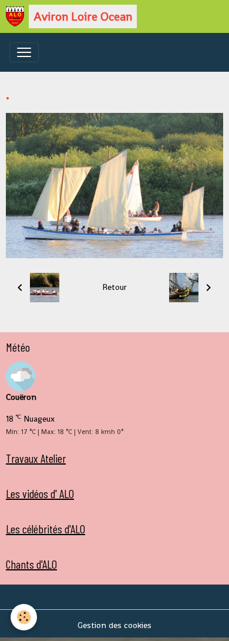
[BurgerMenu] (24, 52)
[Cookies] (24, 617)
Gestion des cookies (114, 625)
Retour (114, 287)
